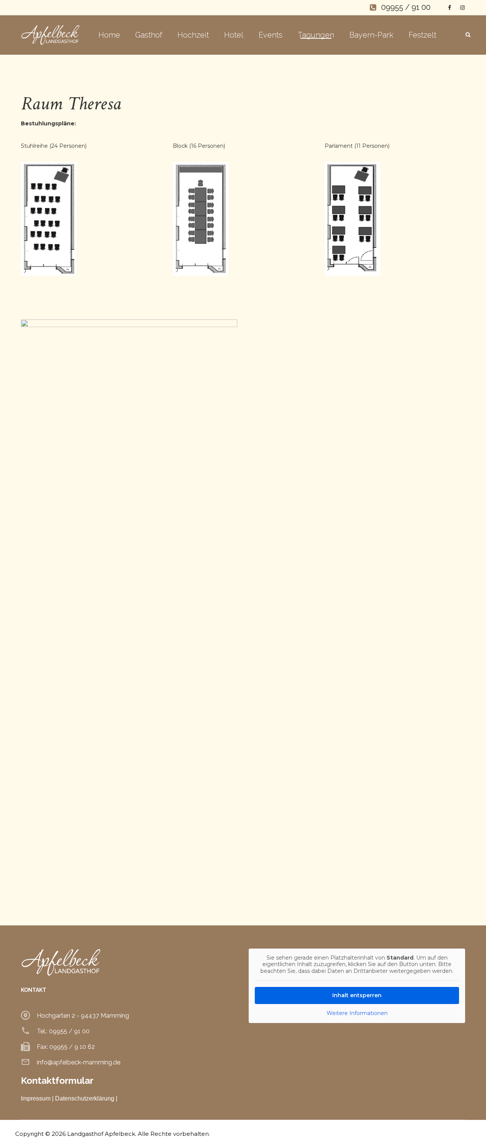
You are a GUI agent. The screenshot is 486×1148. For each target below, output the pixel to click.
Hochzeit (193, 35)
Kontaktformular (57, 1080)
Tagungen (316, 35)
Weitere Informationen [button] (357, 1013)
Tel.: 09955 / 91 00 (63, 1031)
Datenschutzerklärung (84, 1098)
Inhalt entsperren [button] (357, 995)
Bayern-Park (371, 35)
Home (109, 35)
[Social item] (448, 7)
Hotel (233, 35)
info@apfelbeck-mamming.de (78, 1062)
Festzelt (422, 35)
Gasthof (148, 35)
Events (270, 35)
